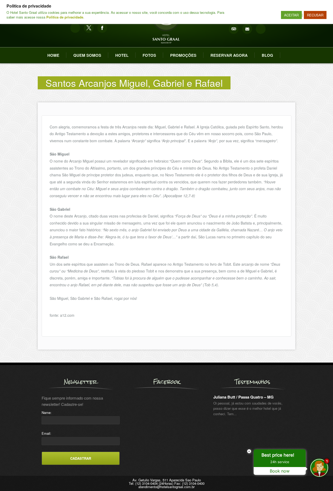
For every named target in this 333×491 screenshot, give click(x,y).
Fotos (149, 55)
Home (53, 55)
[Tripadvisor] (234, 29)
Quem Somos (87, 55)
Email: (46, 433)
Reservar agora (229, 55)
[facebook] (102, 28)
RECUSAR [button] (315, 15)
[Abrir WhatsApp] (13, 478)
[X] (89, 28)
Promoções (183, 55)
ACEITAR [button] (291, 15)
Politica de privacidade (64, 17)
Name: (47, 412)
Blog (267, 55)
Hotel (122, 55)
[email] (247, 29)
